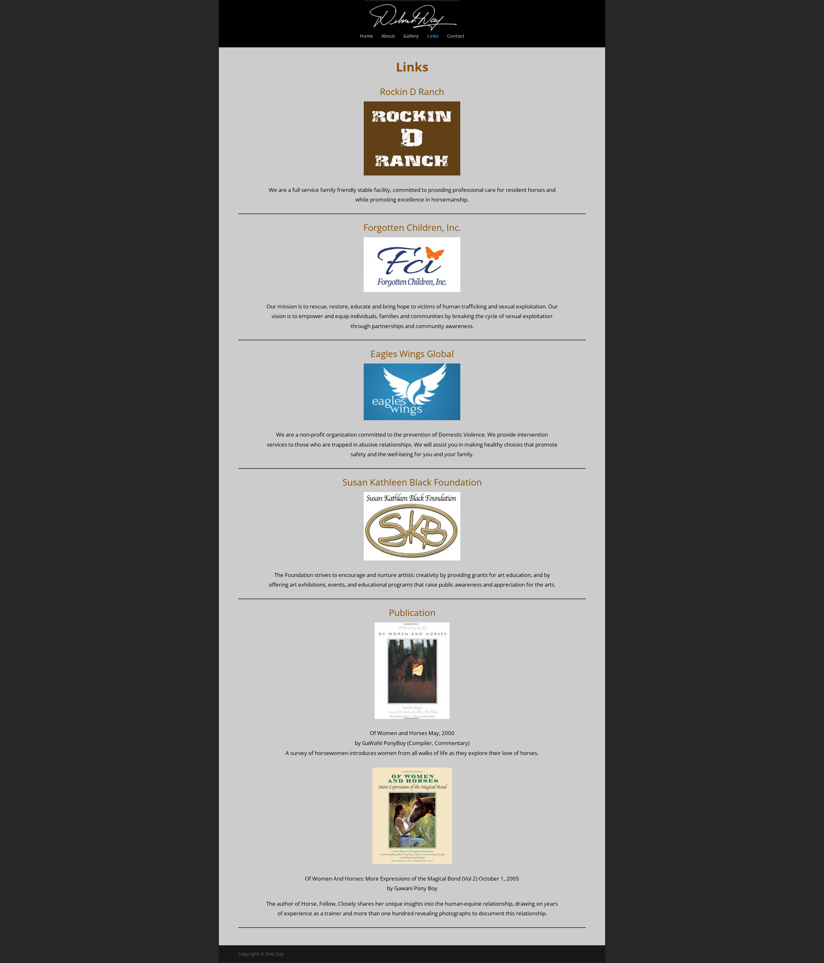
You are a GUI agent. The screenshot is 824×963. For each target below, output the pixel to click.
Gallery (411, 36)
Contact (455, 36)
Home (366, 36)
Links (433, 36)
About (388, 36)
